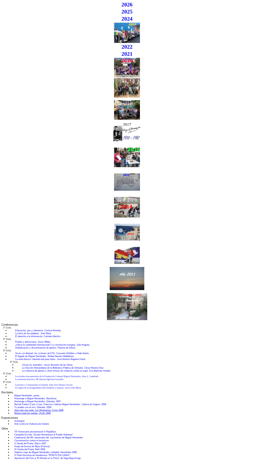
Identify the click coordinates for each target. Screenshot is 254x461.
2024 (127, 19)
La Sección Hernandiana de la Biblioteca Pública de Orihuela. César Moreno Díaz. (63, 368)
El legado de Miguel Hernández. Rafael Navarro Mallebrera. (44, 356)
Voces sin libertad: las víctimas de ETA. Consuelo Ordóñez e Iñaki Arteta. (52, 353)
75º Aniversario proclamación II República (35, 431)
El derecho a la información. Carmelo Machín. (38, 336)
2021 (127, 54)
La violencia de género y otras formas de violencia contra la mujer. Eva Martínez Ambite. (66, 370)
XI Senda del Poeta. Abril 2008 (29, 449)
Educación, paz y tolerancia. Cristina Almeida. (38, 330)
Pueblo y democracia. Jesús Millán (32, 342)
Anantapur (19, 421)
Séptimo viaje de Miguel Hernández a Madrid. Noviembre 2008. (45, 452)
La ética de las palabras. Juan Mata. (33, 333)
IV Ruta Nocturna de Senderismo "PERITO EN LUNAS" (42, 455)
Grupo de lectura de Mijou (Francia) (32, 446)
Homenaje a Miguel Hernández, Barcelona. (35, 398)
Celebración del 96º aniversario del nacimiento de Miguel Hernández (48, 437)
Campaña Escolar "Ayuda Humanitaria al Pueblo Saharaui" (43, 434)
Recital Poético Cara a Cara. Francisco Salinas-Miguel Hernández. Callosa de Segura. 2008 (60, 404)
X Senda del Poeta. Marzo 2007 (30, 443)
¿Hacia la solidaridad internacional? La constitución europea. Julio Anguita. (52, 345)
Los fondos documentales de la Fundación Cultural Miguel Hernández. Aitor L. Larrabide (56, 376)
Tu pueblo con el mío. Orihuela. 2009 (32, 407)
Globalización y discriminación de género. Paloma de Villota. (45, 347)
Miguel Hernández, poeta (26, 395)
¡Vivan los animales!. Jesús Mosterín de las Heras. (47, 365)
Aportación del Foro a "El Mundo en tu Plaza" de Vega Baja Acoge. (47, 458)
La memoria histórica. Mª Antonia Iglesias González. (39, 379)
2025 (127, 11)
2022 (127, 47)
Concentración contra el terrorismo (31, 440)
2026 (127, 4)
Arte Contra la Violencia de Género (31, 424)
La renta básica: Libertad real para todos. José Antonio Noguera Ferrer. (50, 359)
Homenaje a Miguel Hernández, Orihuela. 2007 (37, 401)
